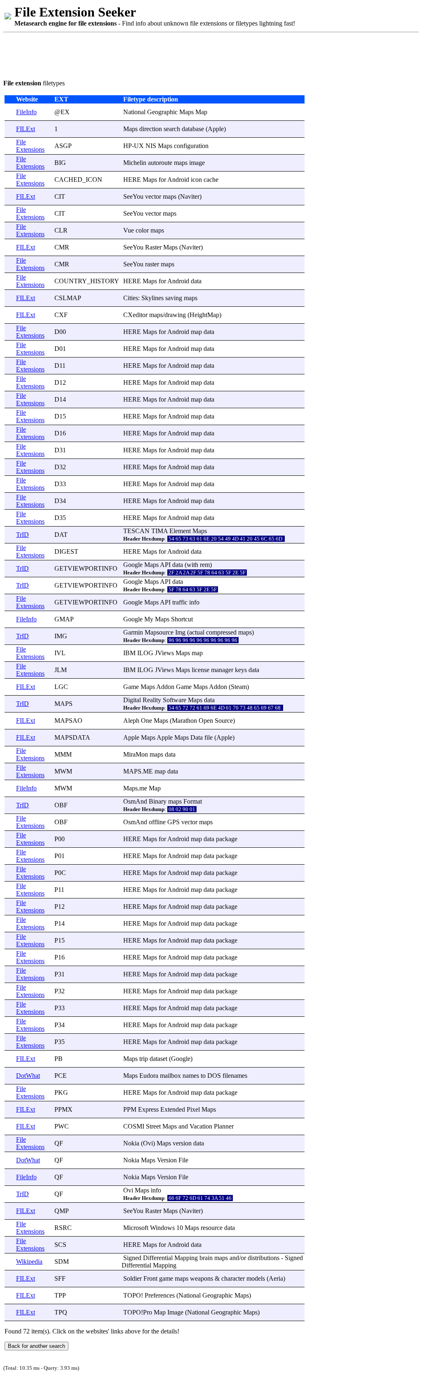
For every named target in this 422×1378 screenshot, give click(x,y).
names (191, 1075)
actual (196, 632)
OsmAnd (135, 801)
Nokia (131, 1143)
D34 (60, 500)
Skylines (152, 297)
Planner (224, 1126)
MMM (63, 754)
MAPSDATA (72, 737)
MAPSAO (68, 720)
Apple (216, 128)
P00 (59, 838)
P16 (59, 957)
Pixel (193, 1109)
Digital (132, 699)
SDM (61, 1261)
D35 (60, 517)
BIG (60, 162)
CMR (61, 247)
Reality (152, 699)
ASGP (63, 145)
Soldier (132, 1278)
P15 (59, 940)
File (183, 1160)
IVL (60, 652)
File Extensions (30, 146)
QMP (61, 1210)
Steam (239, 686)
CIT (59, 196)
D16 (60, 433)
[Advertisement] (153, 54)
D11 (60, 365)
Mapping (186, 1257)
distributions (263, 1257)
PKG (61, 1092)
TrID (22, 534)
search (172, 128)
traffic (180, 602)
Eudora (148, 1075)
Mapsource (159, 632)
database (193, 128)
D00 (60, 331)
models (255, 1278)
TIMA (159, 530)
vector (153, 196)
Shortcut (182, 619)
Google (133, 564)
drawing (175, 314)
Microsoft (135, 1227)
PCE (60, 1075)
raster (152, 264)
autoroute (160, 162)
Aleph (131, 720)
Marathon (184, 720)
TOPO (132, 1295)
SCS (60, 1244)
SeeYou (133, 196)
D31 (60, 450)
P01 (59, 855)
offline (157, 821)
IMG (60, 636)
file (208, 737)
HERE (132, 179)
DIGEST (66, 551)
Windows (162, 1227)
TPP (60, 1295)
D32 (60, 466)
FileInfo (26, 111)
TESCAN (136, 530)
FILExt (25, 128)
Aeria (276, 1278)
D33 (60, 483)
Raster (153, 247)
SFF (60, 1278)
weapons (201, 1278)
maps (181, 162)
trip (143, 1058)
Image (175, 1312)
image (197, 162)
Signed (132, 1257)
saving (173, 297)
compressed (221, 632)
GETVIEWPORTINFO (85, 568)
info (194, 602)
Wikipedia (29, 1261)
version (182, 1143)
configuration (191, 145)
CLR (61, 230)
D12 (60, 382)
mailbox (170, 1075)
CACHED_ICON (78, 179)
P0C (60, 872)
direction (150, 128)
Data (196, 737)
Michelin (134, 162)
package (226, 838)
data (196, 281)
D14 (60, 399)
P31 (59, 974)
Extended (172, 1109)
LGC (61, 686)
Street (153, 1126)
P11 (59, 889)
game (166, 1278)
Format (192, 801)
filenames (235, 1075)
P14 (59, 923)
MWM (63, 771)
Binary (157, 801)
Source (224, 720)
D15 (60, 416)
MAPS (63, 703)
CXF (61, 314)
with (192, 564)
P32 (59, 991)
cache (211, 179)
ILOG (145, 652)
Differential (158, 1257)
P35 (59, 1041)
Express (148, 1109)
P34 (59, 1024)
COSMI (133, 1126)
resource (212, 1227)
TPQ (60, 1312)
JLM (60, 669)
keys (241, 669)
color (142, 230)
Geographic (162, 111)
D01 (60, 348)
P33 (59, 1007)
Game (131, 686)
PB (58, 1058)
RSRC (63, 1227)
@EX (62, 111)
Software (174, 699)
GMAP (64, 619)
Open (206, 720)
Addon (165, 686)
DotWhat (28, 1075)
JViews (164, 652)
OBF (61, 805)
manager (222, 669)
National (134, 111)
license (200, 669)
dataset (158, 1058)
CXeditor (135, 314)
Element (180, 530)
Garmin (133, 632)
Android (178, 179)
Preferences (160, 1295)
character (233, 1278)
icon (196, 179)
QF (58, 1143)
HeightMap (204, 314)
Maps (186, 111)
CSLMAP (67, 297)
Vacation (201, 1126)
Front (150, 1278)
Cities (130, 297)
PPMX (63, 1109)
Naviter (189, 196)
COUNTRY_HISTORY (86, 281)
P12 (59, 906)
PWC (61, 1126)
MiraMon (135, 754)
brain (206, 1257)
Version (167, 1160)
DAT (61, 534)
